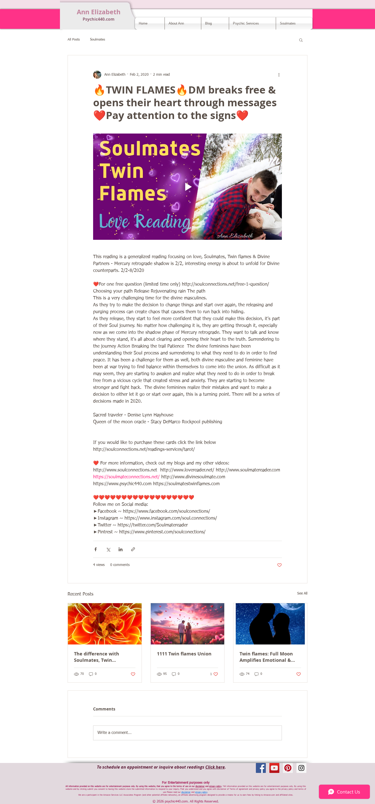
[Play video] (187, 187)
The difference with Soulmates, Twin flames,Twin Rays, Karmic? (104, 657)
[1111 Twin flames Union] (187, 623)
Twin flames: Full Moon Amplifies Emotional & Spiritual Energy (266, 657)
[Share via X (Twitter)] (108, 549)
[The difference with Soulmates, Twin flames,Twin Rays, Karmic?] (105, 623)
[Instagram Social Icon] (301, 768)
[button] (300, 40)
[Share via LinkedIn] (120, 549)
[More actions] (279, 75)
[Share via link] (133, 549)
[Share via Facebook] (95, 549)
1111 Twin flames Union (184, 654)
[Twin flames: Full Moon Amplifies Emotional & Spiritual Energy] (270, 623)
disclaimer (200, 786)
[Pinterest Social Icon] (288, 768)
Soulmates (97, 39)
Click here (215, 767)
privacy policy (215, 786)
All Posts (74, 39)
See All (302, 593)
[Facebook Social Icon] (261, 768)
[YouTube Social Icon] (274, 768)
